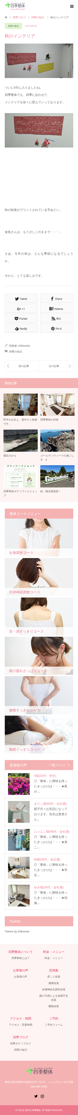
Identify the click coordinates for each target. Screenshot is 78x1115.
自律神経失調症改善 (53, 989)
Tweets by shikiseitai (17, 931)
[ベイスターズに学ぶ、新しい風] (22, 366)
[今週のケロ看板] (56, 366)
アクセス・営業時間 (20, 1025)
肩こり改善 (53, 976)
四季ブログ (19, 17)
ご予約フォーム (54, 1025)
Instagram (42, 1095)
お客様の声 (20, 976)
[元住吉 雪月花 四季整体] (15, 6)
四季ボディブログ (20, 1043)
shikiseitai (24, 346)
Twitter (36, 1095)
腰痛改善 (54, 983)
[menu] (71, 6)
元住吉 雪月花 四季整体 (29, 1110)
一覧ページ (57, 765)
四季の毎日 (13, 25)
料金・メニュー (54, 958)
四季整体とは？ (20, 958)
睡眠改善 (54, 1006)
